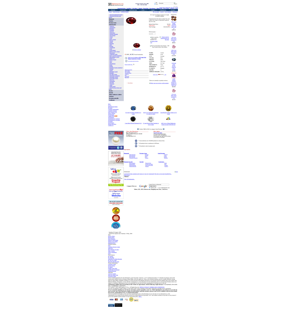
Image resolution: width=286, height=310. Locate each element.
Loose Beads (112, 50)
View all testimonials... (129, 179)
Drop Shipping (111, 239)
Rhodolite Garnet (113, 71)
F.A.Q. (176, 8)
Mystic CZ (112, 58)
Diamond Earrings (132, 165)
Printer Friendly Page (129, 64)
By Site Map (111, 257)
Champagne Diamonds (133, 157)
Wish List (110, 248)
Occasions (173, 10)
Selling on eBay (159, 8)
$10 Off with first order (113, 261)
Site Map (176, 7)
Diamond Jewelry (128, 162)
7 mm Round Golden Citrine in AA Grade (168, 113)
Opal (110, 62)
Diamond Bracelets (132, 166)
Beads (166, 163)
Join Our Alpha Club (113, 275)
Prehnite (111, 69)
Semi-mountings (132, 163)
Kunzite (111, 46)
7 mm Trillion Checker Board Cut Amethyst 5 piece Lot (174, 82)
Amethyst (111, 26)
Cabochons (161, 162)
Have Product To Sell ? (113, 249)
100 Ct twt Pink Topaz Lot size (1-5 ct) (173, 52)
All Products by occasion (114, 120)
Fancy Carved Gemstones (115, 55)
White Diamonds (132, 154)
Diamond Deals (148, 163)
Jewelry (143, 10)
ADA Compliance (112, 252)
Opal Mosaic (112, 63)
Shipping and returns (128, 69)
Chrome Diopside (113, 34)
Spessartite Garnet (113, 77)
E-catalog (110, 267)
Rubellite (111, 73)
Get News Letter (112, 276)
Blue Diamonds (132, 156)
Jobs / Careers (111, 251)
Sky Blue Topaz (113, 74)
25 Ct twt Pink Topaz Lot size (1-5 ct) (173, 96)
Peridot (111, 66)
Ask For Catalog (112, 273)
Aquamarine (112, 27)
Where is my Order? (113, 241)
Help (109, 104)
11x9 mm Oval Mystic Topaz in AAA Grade (174, 67)
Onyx (110, 61)
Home (110, 12)
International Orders (122, 8)
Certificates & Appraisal (113, 269)
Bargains (147, 166)
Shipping (140, 8)
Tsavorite (111, 82)
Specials (152, 10)
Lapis (110, 49)
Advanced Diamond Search (116, 14)
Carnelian (111, 30)
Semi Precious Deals (149, 165)
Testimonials (111, 114)
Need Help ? (129, 8)
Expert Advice (111, 265)
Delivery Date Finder (113, 240)
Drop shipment (152, 8)
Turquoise (111, 83)
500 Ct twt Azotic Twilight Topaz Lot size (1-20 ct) (173, 25)
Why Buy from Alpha (158, 132)
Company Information (113, 109)
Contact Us (172, 8)
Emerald (146, 155)
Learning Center (167, 7)
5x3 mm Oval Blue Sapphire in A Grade (133, 113)
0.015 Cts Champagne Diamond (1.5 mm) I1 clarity (150, 113)
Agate (110, 85)
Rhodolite (166, 157)
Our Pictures (111, 122)
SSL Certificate (127, 72)
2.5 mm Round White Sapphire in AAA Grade (151, 124)
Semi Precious (116, 12)
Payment (110, 108)
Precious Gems (123, 10)
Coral (110, 38)
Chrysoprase (112, 35)
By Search (110, 256)
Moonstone (112, 53)
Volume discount (112, 271)
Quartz (111, 70)
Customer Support (162, 7)
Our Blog (110, 121)
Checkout (174, 12)
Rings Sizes (127, 77)
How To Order (166, 8)
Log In (161, 12)
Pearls (110, 65)
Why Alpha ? (134, 8)
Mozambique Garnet (114, 57)
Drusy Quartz (112, 39)
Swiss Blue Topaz (113, 78)
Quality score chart (112, 268)
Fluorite (111, 41)
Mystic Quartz (112, 59)
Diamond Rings (132, 164)
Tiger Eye (111, 79)
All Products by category (114, 118)
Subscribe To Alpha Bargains (115, 259)
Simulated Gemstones (114, 75)
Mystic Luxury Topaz (114, 51)
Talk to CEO (173, 7)
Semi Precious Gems (133, 10)
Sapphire (146, 157)
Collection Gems (113, 54)
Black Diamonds (132, 155)
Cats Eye (111, 31)
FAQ (126, 75)
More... (140, 296)
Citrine (111, 37)
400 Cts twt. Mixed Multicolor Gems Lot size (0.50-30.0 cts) (168, 124)
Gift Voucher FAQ (112, 112)
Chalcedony (112, 33)
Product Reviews (112, 124)
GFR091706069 (125, 12)
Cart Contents (168, 12)
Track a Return (111, 113)
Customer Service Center (114, 247)
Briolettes (111, 28)
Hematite (111, 43)
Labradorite (112, 47)
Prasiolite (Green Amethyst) (116, 67)
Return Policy (145, 8)
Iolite (110, 45)
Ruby (146, 156)
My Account (156, 12)
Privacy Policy (127, 70)
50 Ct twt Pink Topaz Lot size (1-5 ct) (173, 39)
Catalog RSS (111, 116)
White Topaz (112, 86)
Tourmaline (112, 81)
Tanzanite (146, 154)
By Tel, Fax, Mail (112, 260)
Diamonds (113, 10)
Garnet (111, 42)
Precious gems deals (149, 164)
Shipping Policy (112, 243)
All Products (111, 117)
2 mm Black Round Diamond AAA (133, 123)
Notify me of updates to (137, 58)
